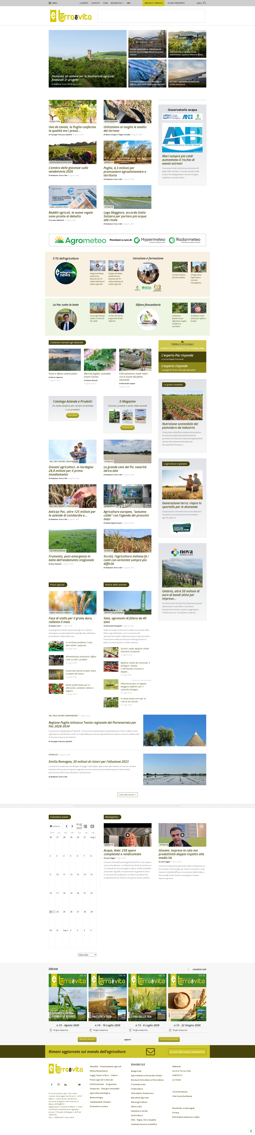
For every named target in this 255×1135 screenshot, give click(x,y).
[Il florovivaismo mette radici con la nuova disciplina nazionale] (135, 360)
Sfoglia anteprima (60, 1030)
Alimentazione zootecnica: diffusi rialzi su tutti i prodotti (81, 658)
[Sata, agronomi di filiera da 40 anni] (127, 602)
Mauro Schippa (111, 134)
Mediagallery (111, 817)
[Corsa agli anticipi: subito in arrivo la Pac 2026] (97, 308)
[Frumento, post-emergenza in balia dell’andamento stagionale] (73, 541)
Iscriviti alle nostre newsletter (187, 1051)
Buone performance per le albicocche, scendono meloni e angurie (80, 688)
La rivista (84, 3)
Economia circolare (99, 1106)
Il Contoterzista (138, 1084)
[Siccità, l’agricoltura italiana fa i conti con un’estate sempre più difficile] (127, 541)
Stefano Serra (56, 626)
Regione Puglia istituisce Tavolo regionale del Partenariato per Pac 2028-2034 (92, 724)
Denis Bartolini (56, 564)
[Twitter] (72, 1083)
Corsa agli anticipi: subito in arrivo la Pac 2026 (97, 318)
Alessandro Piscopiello (114, 626)
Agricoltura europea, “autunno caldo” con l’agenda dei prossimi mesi (126, 515)
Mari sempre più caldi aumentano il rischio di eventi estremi (178, 160)
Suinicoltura (137, 1115)
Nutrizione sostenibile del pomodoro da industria (180, 426)
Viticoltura (55, 121)
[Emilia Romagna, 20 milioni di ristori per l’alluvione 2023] (174, 777)
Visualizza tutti (127, 428)
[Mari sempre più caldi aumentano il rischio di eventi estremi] (182, 137)
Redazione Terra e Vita (62, 84)
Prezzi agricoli (57, 584)
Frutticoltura (137, 1088)
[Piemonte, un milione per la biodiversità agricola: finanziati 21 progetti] (88, 58)
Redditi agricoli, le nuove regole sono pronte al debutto (71, 214)
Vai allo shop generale (169, 1039)
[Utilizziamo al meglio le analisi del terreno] (127, 111)
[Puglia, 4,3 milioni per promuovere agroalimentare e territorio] (127, 152)
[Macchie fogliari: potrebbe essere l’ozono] (100, 360)
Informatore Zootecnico (142, 1093)
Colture (114, 1075)
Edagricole (116, 3)
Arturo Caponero (57, 377)
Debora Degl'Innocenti (114, 523)
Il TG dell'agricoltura (66, 258)
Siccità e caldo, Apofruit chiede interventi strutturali (135, 650)
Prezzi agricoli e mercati (61, 612)
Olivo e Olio (136, 1106)
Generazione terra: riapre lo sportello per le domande (181, 505)
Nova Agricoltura (139, 1102)
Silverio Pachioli (91, 380)
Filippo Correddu (124, 134)
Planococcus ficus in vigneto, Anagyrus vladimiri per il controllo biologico (134, 686)
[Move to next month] (72, 826)
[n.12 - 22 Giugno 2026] (187, 998)
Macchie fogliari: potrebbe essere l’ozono (97, 375)
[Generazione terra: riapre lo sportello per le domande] (182, 484)
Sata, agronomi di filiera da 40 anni (125, 620)
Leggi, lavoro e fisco (59, 207)
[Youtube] (79, 1085)
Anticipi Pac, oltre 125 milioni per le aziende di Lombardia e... (72, 513)
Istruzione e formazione (148, 258)
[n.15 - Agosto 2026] (68, 998)
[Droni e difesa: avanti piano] (65, 360)
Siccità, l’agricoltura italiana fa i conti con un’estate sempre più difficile (126, 560)
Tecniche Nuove (179, 1091)
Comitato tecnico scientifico (144, 1124)
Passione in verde (139, 1111)
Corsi (105, 3)
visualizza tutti (199, 969)
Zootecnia (94, 1088)
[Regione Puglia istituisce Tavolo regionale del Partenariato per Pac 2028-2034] (174, 738)
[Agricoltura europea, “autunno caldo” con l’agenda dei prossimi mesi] (127, 496)
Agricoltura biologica (100, 1093)
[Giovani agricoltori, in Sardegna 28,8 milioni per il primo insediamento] (73, 451)
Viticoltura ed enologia (61, 162)
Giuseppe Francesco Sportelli (61, 134)
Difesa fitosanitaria (148, 305)
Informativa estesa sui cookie (186, 1117)
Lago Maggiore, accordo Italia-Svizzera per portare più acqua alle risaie (125, 216)
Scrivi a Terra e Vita (181, 1071)
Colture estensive (58, 550)
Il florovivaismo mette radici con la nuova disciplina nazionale (133, 376)
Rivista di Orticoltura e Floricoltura (147, 1080)
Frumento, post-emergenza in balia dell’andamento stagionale (71, 558)
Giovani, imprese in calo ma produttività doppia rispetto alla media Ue (181, 854)
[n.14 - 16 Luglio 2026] (108, 998)
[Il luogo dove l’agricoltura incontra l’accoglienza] (198, 267)
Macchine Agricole (140, 1097)
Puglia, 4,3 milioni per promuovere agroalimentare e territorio (125, 171)
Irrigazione (111, 1084)
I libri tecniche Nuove (182, 1096)
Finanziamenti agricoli (110, 1066)
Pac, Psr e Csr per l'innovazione (64, 461)
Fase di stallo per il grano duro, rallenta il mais (71, 620)
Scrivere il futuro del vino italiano (178, 276)
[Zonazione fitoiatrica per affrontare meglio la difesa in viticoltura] (180, 308)
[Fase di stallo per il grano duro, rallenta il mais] (73, 602)
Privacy (175, 1112)
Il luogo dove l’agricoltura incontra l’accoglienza (196, 278)
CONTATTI (95, 3)
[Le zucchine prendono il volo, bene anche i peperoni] (56, 646)
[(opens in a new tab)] (187, 43)
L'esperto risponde (174, 366)
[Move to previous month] (66, 826)
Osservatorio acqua (182, 110)
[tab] (85, 826)
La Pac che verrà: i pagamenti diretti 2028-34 (115, 318)
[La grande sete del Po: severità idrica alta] (127, 451)
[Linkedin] (65, 1085)
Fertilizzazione (111, 121)
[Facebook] (52, 1085)
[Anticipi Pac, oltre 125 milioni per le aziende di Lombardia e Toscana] (73, 496)
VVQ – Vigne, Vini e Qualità (143, 1119)
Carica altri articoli (126, 794)
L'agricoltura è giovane (175, 463)
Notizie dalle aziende (115, 584)
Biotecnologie (96, 1097)
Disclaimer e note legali (183, 1108)
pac (182, 359)
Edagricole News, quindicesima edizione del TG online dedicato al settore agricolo (115, 278)
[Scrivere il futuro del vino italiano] (180, 267)
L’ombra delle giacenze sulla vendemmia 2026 (68, 170)
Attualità (108, 162)
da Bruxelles (110, 506)
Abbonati (176, 1066)
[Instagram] (59, 1085)
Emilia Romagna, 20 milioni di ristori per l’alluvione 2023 (89, 761)
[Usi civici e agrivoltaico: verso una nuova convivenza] (187, 74)
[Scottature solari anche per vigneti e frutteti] (198, 308)
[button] (201, 3)
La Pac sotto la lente (66, 305)
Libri (128, 3)
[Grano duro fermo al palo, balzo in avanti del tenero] (56, 674)
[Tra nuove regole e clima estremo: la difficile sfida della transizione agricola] (147, 74)
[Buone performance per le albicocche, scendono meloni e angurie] (56, 689)
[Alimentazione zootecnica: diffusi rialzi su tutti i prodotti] (56, 660)
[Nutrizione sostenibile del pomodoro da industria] (182, 405)
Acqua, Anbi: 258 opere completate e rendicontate (122, 852)
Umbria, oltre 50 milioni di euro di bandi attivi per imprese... (181, 595)
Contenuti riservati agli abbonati (66, 342)
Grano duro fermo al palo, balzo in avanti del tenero (81, 672)
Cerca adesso (72, 415)
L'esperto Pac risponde (177, 355)
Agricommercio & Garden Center (146, 1075)
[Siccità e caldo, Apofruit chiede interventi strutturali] (111, 652)
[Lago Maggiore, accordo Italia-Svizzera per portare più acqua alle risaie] (127, 197)
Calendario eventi (59, 817)
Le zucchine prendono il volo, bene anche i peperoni (79, 644)
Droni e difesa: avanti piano (63, 373)
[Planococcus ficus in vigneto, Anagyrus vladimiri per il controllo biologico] (111, 684)
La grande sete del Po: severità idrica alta (125, 469)
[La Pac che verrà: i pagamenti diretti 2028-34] (116, 308)
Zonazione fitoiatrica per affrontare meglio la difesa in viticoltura (179, 321)
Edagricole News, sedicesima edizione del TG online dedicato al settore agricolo (97, 278)
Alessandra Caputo (128, 383)
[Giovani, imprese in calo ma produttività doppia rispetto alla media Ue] (182, 835)
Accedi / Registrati (176, 3)
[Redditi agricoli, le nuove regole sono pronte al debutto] (73, 197)
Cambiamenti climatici (100, 1102)
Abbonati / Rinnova (153, 3)
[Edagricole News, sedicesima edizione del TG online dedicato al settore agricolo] (97, 265)
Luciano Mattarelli (57, 220)
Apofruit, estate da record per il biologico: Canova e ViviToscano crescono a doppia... (135, 667)
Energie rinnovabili (110, 1088)
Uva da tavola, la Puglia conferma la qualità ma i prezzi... (72, 129)
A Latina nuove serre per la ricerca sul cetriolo (133, 700)
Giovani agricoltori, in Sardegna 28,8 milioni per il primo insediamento (71, 470)
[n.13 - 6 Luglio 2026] (147, 998)
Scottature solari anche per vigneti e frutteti (198, 318)
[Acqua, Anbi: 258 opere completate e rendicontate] (128, 835)
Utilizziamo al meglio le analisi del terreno (125, 129)
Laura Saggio (110, 858)
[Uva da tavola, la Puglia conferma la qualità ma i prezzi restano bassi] (73, 111)
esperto (182, 370)
